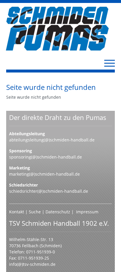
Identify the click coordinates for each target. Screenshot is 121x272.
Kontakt (16, 212)
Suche (35, 212)
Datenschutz (58, 212)
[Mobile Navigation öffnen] (109, 63)
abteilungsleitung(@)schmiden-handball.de (52, 140)
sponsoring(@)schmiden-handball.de (45, 157)
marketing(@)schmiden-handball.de (44, 174)
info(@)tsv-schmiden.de (32, 264)
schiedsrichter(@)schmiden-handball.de (48, 191)
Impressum (87, 212)
